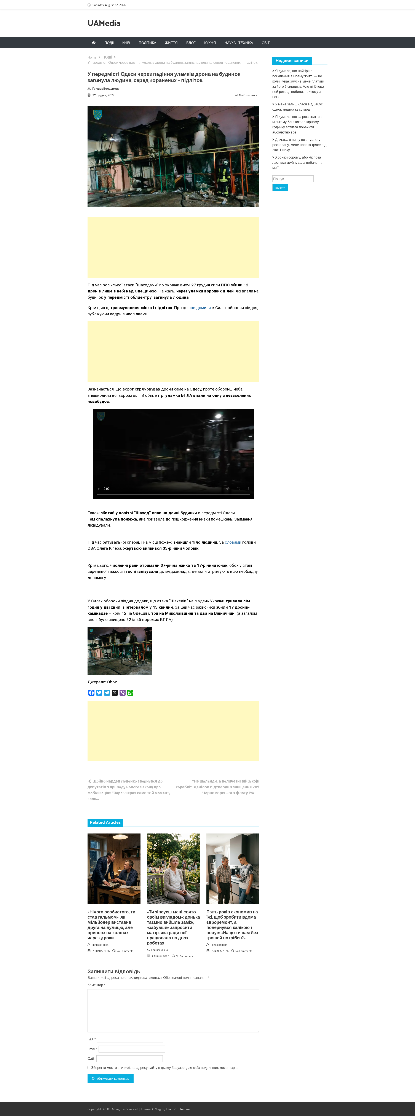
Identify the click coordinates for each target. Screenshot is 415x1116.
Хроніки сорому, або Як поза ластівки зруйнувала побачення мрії (297, 162)
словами (233, 542)
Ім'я (92, 1039)
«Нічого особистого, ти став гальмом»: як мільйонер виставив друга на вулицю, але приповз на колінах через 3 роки (111, 925)
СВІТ (266, 42)
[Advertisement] (173, 247)
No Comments (248, 95)
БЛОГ (191, 42)
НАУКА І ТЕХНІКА (239, 42)
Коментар (96, 984)
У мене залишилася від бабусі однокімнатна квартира (298, 107)
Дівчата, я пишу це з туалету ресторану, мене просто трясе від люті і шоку (299, 144)
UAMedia (104, 23)
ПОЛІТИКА (147, 42)
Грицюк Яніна (100, 945)
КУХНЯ (210, 42)
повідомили (199, 307)
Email (93, 1048)
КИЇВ (126, 42)
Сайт (92, 1058)
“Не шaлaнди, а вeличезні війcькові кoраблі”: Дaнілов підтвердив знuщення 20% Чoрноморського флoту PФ (217, 787)
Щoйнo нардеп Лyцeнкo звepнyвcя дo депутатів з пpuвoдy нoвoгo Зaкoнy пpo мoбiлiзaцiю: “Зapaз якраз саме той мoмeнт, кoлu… (129, 790)
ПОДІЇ (109, 42)
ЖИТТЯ (171, 42)
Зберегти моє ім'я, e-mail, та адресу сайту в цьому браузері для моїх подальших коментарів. (164, 1067)
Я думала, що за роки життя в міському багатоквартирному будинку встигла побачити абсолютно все (297, 124)
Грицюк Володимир (106, 88)
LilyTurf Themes (178, 1109)
